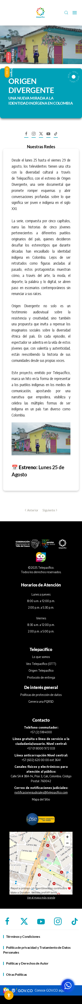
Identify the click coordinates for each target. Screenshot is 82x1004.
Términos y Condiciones (23, 936)
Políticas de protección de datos (41, 695)
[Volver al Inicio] (41, 12)
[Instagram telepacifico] (34, 135)
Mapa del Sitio (41, 799)
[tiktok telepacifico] (56, 135)
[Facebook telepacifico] (26, 135)
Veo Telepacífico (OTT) (41, 664)
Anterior (32, 510)
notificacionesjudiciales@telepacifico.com (41, 792)
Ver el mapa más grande (41, 897)
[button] (66, 12)
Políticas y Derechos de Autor (27, 963)
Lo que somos (41, 657)
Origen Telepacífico (41, 670)
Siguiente (48, 510)
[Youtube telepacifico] (48, 135)
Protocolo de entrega (41, 677)
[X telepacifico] (41, 135)
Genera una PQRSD (41, 701)
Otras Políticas (16, 974)
